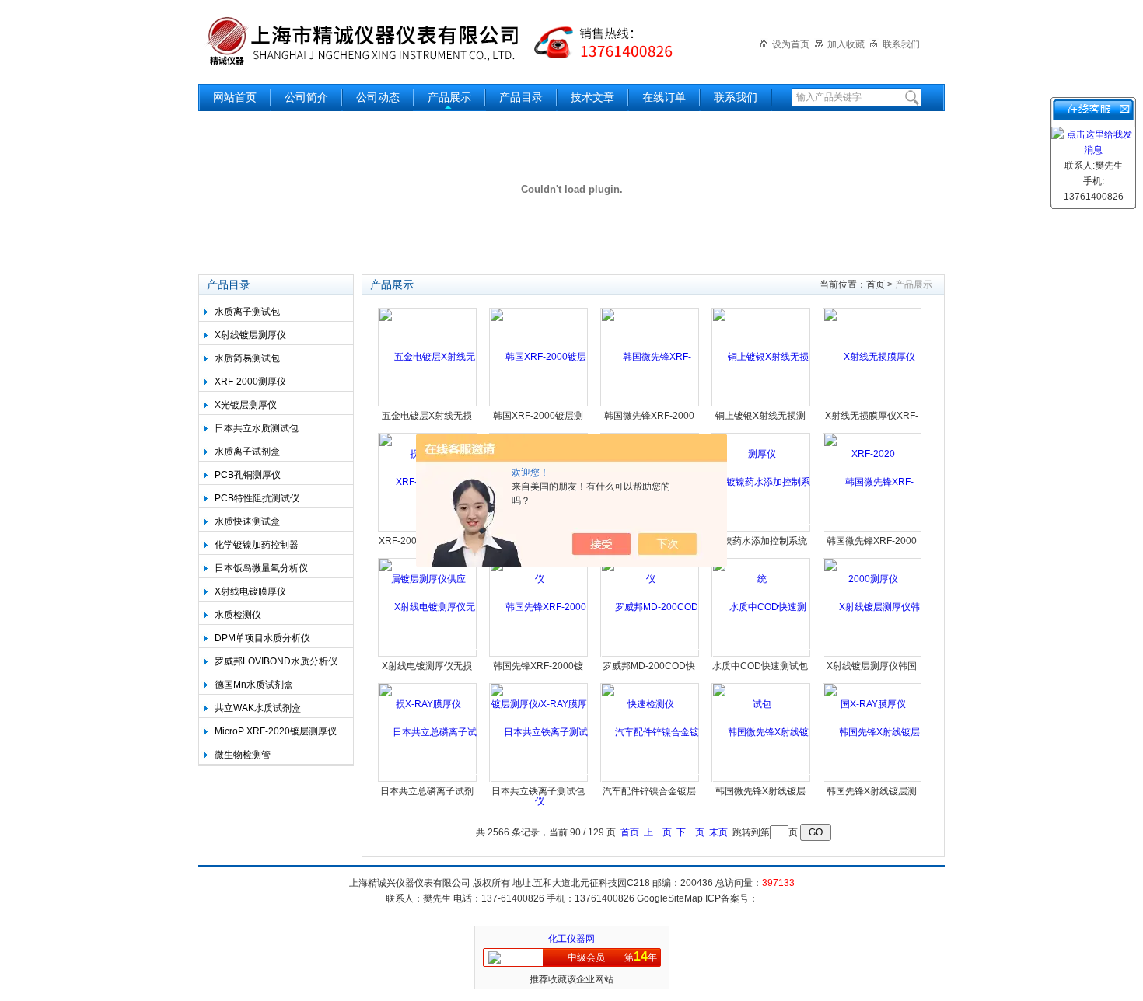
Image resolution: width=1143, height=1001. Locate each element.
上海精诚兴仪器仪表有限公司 (451, 41)
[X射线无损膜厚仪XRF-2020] (872, 405)
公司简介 (306, 97)
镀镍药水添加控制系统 (760, 540)
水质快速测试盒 (247, 521)
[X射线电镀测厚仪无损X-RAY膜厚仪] (428, 655)
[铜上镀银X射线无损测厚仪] (761, 405)
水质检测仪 (238, 614)
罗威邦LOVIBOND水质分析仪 (276, 661)
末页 (718, 832)
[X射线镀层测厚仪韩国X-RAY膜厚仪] (872, 655)
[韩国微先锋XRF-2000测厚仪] (872, 530)
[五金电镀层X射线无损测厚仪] (428, 405)
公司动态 (378, 97)
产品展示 (449, 97)
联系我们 (901, 44)
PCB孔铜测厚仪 (248, 474)
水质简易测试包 (247, 358)
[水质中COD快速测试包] (761, 655)
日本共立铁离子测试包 (538, 791)
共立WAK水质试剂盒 (258, 708)
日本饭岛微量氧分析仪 (261, 568)
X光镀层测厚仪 (246, 404)
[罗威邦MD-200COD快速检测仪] (650, 655)
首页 (875, 284)
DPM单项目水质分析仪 (262, 638)
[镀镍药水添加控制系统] (761, 530)
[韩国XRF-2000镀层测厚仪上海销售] (539, 405)
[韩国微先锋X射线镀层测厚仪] (761, 780)
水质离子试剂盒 (247, 451)
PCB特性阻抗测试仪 (257, 498)
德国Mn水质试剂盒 (254, 684)
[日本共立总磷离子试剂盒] (428, 780)
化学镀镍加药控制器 (257, 544)
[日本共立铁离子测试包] (539, 780)
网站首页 (235, 97)
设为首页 (790, 44)
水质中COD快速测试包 (760, 666)
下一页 (690, 832)
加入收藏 (846, 44)
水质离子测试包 (247, 311)
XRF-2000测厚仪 (250, 381)
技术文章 (592, 97)
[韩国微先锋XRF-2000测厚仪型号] (650, 405)
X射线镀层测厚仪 (250, 335)
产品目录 (521, 97)
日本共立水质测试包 (257, 428)
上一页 (658, 832)
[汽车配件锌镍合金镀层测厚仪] (650, 780)
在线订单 (664, 97)
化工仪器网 (571, 938)
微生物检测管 (243, 754)
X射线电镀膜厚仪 (250, 591)
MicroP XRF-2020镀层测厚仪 (276, 731)
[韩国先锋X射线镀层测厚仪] (872, 780)
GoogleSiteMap (670, 898)
